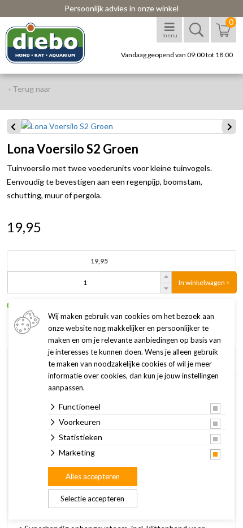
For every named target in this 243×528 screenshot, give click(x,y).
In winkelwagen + (204, 282)
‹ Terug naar (29, 88)
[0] (223, 35)
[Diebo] (55, 43)
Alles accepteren (93, 476)
